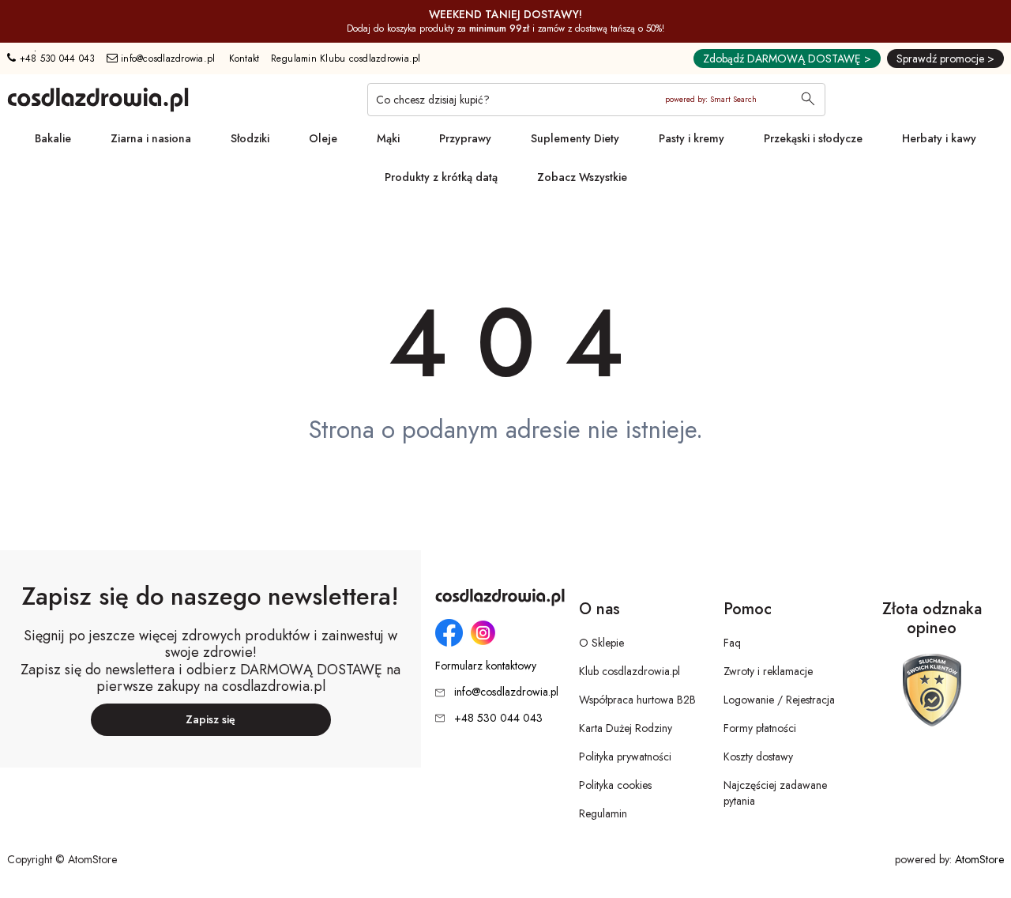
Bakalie (53, 138)
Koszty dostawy (758, 756)
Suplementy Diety (575, 138)
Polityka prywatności (625, 756)
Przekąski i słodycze (813, 138)
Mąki (388, 138)
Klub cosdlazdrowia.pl (629, 671)
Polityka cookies (615, 785)
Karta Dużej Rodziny (625, 728)
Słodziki (250, 138)
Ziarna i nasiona (151, 138)
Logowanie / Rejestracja (779, 699)
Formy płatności (759, 728)
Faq (732, 643)
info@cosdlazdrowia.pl (167, 58)
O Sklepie (601, 643)
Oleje (323, 138)
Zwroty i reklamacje (768, 671)
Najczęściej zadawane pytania (775, 793)
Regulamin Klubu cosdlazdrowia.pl (346, 58)
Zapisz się (210, 719)
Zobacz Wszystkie (582, 177)
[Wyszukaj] (808, 100)
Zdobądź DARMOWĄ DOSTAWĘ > (787, 58)
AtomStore (979, 859)
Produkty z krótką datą (441, 177)
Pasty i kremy (691, 138)
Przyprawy (465, 138)
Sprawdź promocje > (945, 58)
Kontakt (244, 58)
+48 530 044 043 (55, 58)
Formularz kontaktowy (485, 666)
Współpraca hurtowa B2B (637, 699)
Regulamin (603, 813)
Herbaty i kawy (939, 138)
